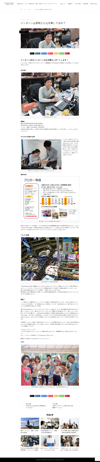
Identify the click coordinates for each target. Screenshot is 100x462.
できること (62, 3)
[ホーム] (21, 9)
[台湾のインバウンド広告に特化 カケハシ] (9, 3)
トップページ (53, 3)
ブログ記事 (78, 3)
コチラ (43, 335)
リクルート (24, 31)
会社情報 (85, 3)
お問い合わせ (93, 3)
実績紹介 (70, 3)
